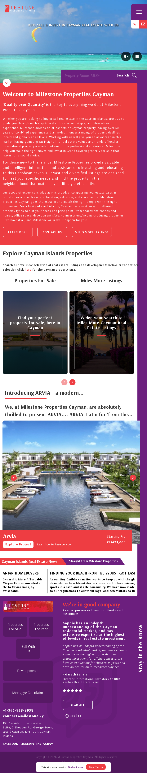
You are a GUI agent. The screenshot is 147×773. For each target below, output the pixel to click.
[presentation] (64, 382)
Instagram (45, 743)
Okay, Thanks (96, 767)
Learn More (17, 232)
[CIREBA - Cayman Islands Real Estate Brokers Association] (73, 715)
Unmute (126, 56)
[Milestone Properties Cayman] (20, 7)
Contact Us (52, 232)
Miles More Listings (92, 232)
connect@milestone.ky (23, 716)
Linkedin (27, 743)
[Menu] (139, 12)
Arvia (9, 536)
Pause (137, 56)
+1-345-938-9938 (18, 710)
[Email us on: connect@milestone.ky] (143, 24)
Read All (77, 705)
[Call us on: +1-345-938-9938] (135, 24)
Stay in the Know (140, 648)
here (28, 269)
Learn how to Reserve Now (54, 544)
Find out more (76, 767)
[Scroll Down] (7, 83)
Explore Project (18, 544)
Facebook (10, 743)
